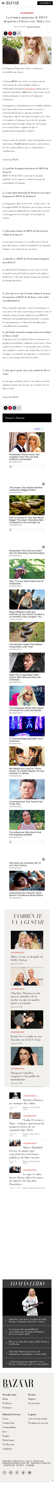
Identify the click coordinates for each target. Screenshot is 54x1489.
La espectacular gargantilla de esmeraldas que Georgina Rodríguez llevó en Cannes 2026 (26, 1331)
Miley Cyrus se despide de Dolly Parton (27, 958)
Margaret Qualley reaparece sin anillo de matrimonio (25, 1076)
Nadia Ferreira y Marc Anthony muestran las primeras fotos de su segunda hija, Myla (26, 1125)
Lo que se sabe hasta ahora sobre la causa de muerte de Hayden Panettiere (26, 1179)
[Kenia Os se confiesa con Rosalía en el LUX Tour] (27, 1019)
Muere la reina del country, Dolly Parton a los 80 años (29, 1343)
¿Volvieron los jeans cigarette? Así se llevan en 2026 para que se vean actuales (28, 1363)
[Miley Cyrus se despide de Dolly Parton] (27, 940)
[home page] (12, 3)
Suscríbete (45, 3)
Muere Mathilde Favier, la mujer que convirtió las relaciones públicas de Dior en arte (26, 1152)
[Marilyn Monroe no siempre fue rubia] (15, 1095)
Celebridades (27, 13)
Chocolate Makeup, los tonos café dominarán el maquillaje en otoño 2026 (27, 1352)
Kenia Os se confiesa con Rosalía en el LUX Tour (26, 1038)
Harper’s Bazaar (33, 26)
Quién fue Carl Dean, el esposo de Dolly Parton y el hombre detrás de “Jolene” (28, 1320)
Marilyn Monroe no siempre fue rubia (26, 1101)
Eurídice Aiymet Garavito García (31, 1108)
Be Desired (30, 88)
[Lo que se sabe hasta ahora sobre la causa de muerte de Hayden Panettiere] (15, 1170)
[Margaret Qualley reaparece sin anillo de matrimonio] (27, 1056)
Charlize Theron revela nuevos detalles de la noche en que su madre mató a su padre (25, 998)
